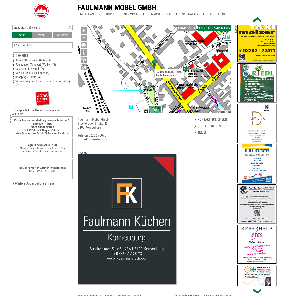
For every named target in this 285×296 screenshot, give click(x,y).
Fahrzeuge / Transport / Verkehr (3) (35, 64)
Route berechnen (165, 75)
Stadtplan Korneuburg (96, 14)
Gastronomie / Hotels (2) (29, 68)
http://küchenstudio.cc (93, 139)
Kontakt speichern (212, 119)
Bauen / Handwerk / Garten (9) (33, 60)
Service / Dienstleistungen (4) (32, 73)
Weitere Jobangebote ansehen (35, 183)
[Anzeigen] (42, 98)
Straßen (131, 14)
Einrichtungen (160, 14)
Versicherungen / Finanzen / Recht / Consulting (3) (42, 83)
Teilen (202, 132)
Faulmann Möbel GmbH (117, 7)
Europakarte (186, 27)
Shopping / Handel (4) (28, 77)
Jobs (81, 19)
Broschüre (217, 14)
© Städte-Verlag (224, 112)
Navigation (190, 14)
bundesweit (62, 35)
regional (42, 35)
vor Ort (22, 35)
